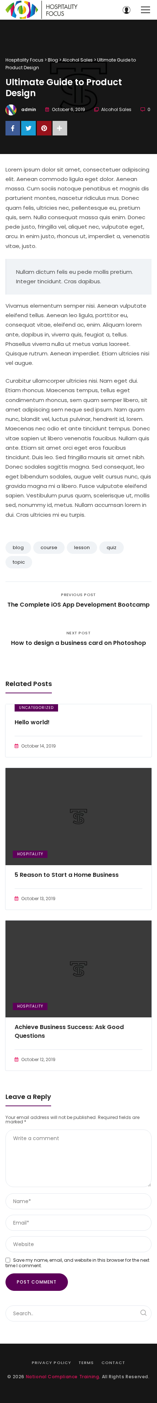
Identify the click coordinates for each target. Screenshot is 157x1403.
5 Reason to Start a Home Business (67, 875)
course (49, 547)
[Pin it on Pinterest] (44, 128)
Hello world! (32, 722)
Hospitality (30, 854)
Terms (86, 1362)
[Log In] (126, 10)
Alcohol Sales (116, 109)
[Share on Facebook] (12, 128)
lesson (82, 547)
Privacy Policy (51, 1362)
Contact (114, 1362)
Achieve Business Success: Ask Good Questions (69, 1031)
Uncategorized (36, 707)
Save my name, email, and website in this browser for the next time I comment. (77, 1263)
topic (19, 562)
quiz (111, 547)
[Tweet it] (28, 128)
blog (18, 547)
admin (28, 109)
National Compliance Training (62, 1377)
